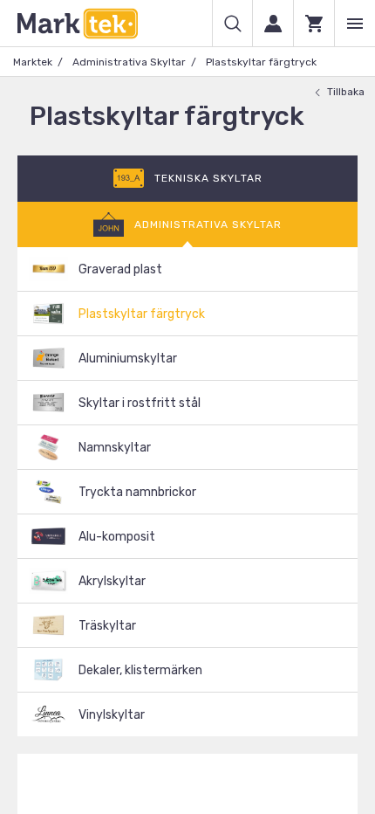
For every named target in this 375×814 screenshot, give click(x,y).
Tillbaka (346, 92)
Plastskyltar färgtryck (141, 314)
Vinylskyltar (111, 714)
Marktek (32, 62)
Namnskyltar (114, 447)
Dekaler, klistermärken (140, 670)
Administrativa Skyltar (129, 62)
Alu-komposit (116, 536)
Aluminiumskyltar (127, 358)
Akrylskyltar (112, 581)
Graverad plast (120, 269)
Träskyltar (107, 625)
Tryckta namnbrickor (137, 492)
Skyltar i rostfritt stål (139, 403)
